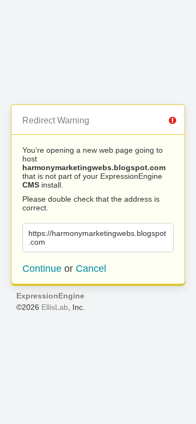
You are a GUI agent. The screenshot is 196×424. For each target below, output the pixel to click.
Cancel (91, 268)
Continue (42, 268)
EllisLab (54, 307)
